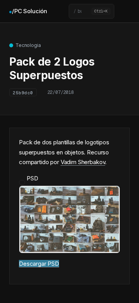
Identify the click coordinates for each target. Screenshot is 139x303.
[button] (91, 11)
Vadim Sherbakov (83, 162)
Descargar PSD (39, 263)
